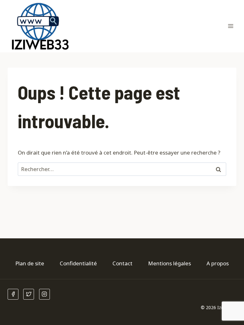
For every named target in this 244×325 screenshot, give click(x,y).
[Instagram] (44, 294)
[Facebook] (13, 294)
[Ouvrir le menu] (230, 26)
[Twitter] (28, 294)
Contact (122, 263)
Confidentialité (78, 263)
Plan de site (29, 263)
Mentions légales (169, 263)
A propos (218, 263)
